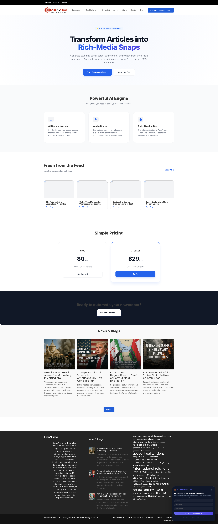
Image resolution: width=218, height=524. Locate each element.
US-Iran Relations (139, 499)
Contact (169, 517)
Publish (48, 2)
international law (141, 465)
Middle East (153, 475)
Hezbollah (154, 456)
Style (124, 10)
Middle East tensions (160, 478)
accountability (137, 436)
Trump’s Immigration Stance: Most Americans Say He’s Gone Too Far (90, 377)
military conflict (138, 481)
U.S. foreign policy (140, 496)
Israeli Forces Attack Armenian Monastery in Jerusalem (57, 375)
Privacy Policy (119, 517)
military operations (152, 481)
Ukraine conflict (164, 496)
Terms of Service (135, 517)
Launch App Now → (109, 312)
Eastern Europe (159, 442)
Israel (143, 472)
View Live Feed (124, 72)
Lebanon (142, 475)
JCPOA (135, 475)
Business (76, 10)
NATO (135, 486)
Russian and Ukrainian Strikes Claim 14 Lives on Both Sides (157, 375)
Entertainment (109, 10)
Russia (159, 489)
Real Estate (91, 10)
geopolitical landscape (141, 451)
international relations (151, 468)
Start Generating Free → (97, 72)
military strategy (140, 484)
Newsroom (168, 520)
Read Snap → (50, 207)
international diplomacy (160, 463)
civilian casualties (158, 436)
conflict (169, 436)
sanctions (137, 493)
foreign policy (141, 444)
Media (64, 2)
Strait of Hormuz (149, 493)
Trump (161, 492)
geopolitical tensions (149, 453)
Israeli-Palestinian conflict (160, 472)
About (159, 517)
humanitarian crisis (145, 459)
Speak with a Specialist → (193, 513)
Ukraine (152, 496)
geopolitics (137, 457)
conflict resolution (140, 439)
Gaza (154, 445)
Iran (135, 471)
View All (109, 409)
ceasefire (146, 436)
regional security (145, 487)
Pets (142, 10)
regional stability (143, 489)
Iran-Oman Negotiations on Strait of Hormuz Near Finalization (124, 377)
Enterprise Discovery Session (161, 10)
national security (159, 483)
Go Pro (136, 274)
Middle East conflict (141, 478)
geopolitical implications (158, 448)
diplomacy (154, 439)
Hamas (146, 457)
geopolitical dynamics (141, 448)
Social (133, 10)
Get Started (82, 274)
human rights (141, 462)
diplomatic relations (142, 442)
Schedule (150, 517)
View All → (169, 170)
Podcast (56, 2)
